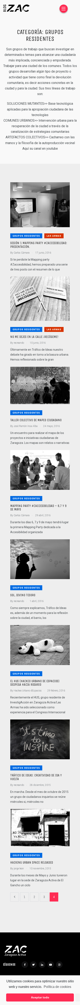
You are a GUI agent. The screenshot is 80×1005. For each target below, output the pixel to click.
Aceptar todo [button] (40, 997)
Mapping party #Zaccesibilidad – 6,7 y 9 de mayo (38, 507)
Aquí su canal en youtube (40, 148)
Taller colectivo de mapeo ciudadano (36, 420)
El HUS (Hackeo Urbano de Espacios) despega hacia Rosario (34, 683)
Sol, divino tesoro (22, 595)
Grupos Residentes (26, 236)
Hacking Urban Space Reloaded (31, 863)
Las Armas (54, 236)
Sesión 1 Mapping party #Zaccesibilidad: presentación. (38, 245)
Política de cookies (57, 987)
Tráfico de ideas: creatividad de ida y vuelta (36, 777)
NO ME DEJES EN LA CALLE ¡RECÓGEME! (34, 337)
